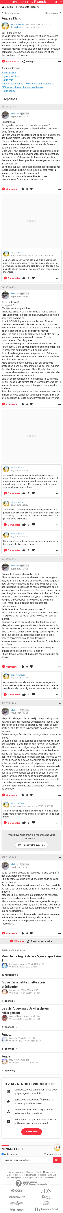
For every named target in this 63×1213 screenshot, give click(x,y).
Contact (30, 1172)
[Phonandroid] (46, 1209)
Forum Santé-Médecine (27, 7)
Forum (10, 7)
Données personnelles (16, 1175)
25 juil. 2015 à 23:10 (19, 116)
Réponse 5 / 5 (9, 857)
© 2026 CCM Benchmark (46, 1178)
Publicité (38, 1172)
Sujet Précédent (12, 13)
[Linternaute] (16, 1197)
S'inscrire (31, 1131)
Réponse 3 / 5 (9, 559)
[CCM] (16, 1191)
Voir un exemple (52, 1154)
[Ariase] (16, 1209)
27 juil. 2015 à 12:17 (19, 678)
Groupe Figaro (28, 1178)
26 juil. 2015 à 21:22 (19, 569)
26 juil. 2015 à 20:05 (19, 505)
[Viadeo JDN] (46, 1203)
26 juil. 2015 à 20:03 (19, 470)
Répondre (19, 941)
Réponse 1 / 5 (9, 106)
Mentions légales (14, 1178)
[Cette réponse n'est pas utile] (31, 189)
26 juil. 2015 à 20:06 (19, 536)
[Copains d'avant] (16, 1203)
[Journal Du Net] (46, 1191)
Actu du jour (10, 1154)
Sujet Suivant (52, 13)
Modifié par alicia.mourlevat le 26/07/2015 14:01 (32, 255)
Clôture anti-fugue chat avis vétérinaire (22, 87)
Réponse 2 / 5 (9, 287)
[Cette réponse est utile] (22, 189)
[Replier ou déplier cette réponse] (59, 106)
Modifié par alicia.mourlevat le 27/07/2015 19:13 (32, 806)
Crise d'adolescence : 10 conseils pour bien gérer (28, 83)
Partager (30, 61)
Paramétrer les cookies (36, 1175)
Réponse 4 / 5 (9, 703)
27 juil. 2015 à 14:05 (19, 713)
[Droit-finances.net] (46, 1197)
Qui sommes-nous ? (16, 1172)
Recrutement (49, 1172)
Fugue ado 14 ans (11, 76)
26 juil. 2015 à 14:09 (19, 297)
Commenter (12, 189)
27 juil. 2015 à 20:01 (32, 27)
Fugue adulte (9, 91)
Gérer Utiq (52, 1175)
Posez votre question (33, 845)
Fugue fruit (7, 79)
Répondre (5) (12, 61)
